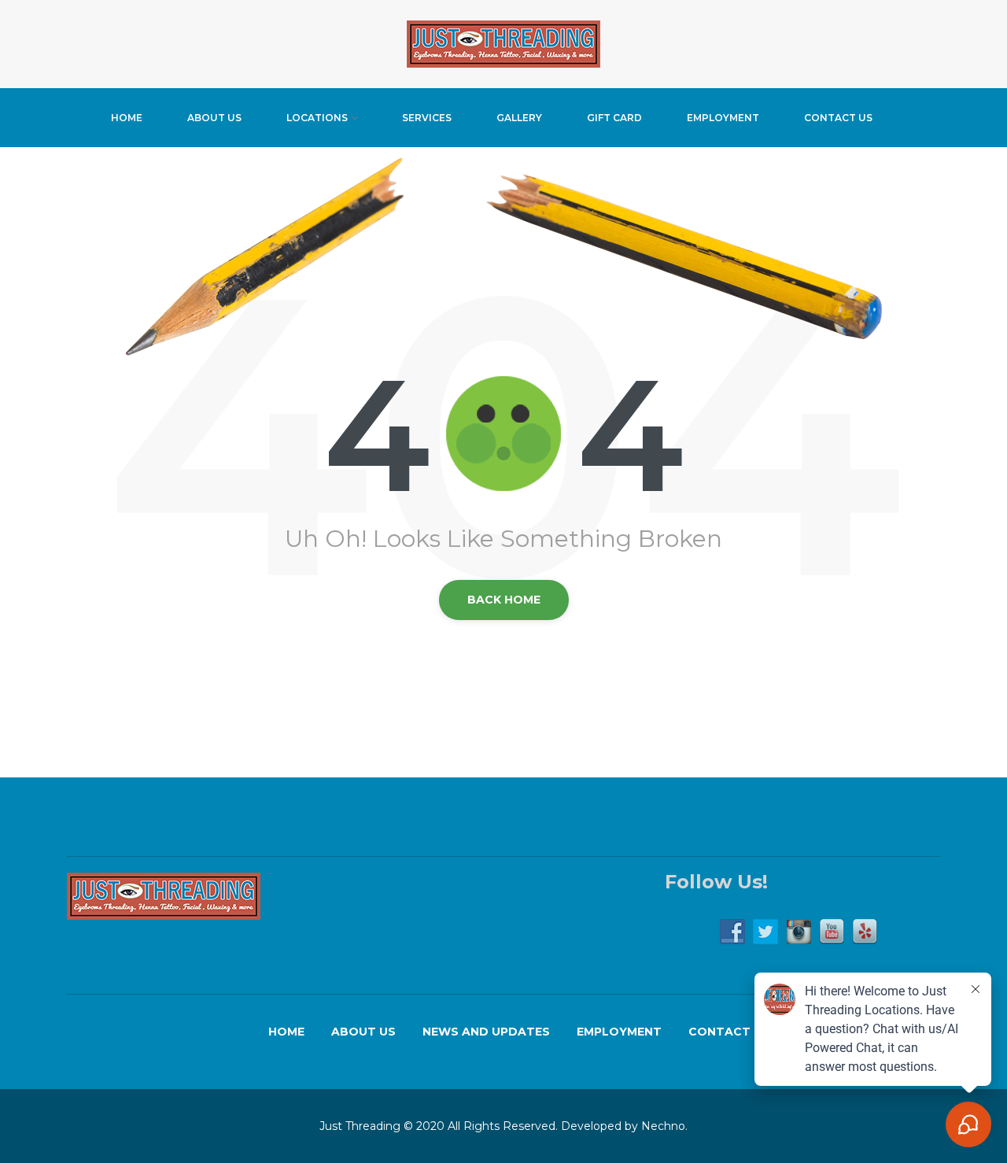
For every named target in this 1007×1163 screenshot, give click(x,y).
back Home (503, 600)
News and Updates (486, 1031)
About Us (214, 118)
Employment (723, 118)
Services (427, 118)
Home (126, 118)
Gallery (519, 118)
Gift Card (614, 118)
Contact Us (838, 118)
